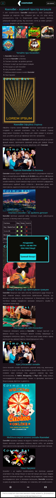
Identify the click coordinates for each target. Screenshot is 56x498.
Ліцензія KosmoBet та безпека (15, 59)
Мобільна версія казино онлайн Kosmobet (19, 72)
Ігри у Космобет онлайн (13, 69)
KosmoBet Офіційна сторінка (15, 56)
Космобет (6, 23)
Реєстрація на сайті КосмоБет (15, 67)
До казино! (50, 3)
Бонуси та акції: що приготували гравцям (19, 64)
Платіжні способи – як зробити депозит (18, 61)
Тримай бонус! (28, 256)
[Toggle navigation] (3, 3)
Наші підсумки (10, 75)
